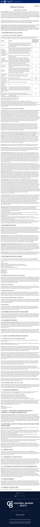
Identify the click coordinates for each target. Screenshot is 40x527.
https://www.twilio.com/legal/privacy (28, 241)
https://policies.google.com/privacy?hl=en (32, 190)
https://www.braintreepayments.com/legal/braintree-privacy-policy (12, 142)
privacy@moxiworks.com (5, 327)
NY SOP (20, 499)
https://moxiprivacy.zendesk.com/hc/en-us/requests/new (14, 353)
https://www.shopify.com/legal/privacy (20, 140)
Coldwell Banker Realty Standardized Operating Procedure (20, 519)
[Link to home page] (9, 1)
